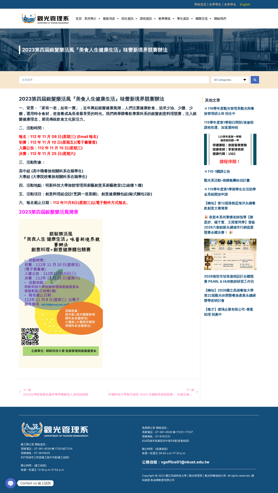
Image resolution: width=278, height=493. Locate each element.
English (245, 4)
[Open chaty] (10, 483)
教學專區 (164, 18)
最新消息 (109, 18)
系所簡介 (90, 18)
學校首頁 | (201, 4)
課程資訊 (146, 18)
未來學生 (230, 4)
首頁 (79, 18)
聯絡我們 (220, 18)
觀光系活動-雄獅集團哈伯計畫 (227, 180)
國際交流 (202, 18)
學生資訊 (183, 18)
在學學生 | (216, 4)
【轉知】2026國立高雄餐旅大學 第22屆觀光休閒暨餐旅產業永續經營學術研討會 (230, 295)
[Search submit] (255, 80)
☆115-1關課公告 (217, 171)
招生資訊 (127, 18)
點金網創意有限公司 (163, 479)
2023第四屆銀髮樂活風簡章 (48, 212)
